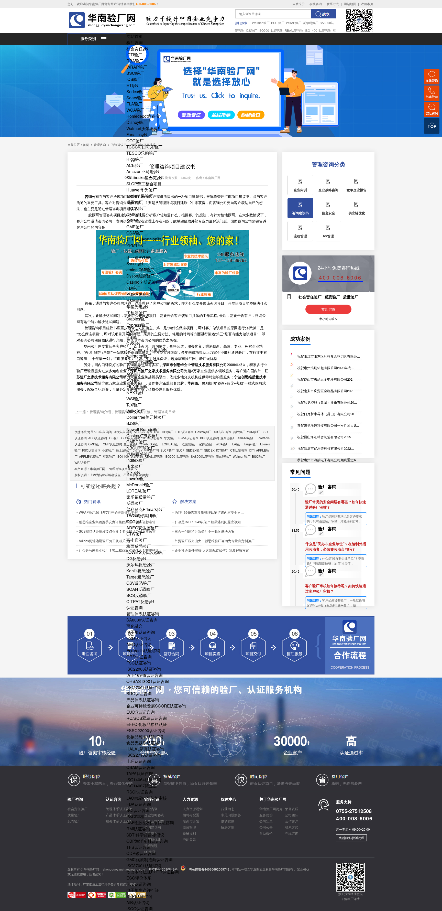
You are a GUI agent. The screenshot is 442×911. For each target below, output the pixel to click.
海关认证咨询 (123, 432)
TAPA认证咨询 (139, 773)
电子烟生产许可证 (142, 890)
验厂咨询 (134, 42)
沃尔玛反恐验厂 (140, 564)
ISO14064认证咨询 (143, 780)
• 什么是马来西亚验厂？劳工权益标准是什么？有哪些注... (119, 550)
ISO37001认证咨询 (143, 866)
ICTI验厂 (134, 55)
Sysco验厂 (136, 263)
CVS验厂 (134, 343)
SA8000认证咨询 (142, 620)
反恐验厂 (134, 503)
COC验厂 (135, 141)
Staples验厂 (137, 319)
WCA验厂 (135, 110)
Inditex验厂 (136, 460)
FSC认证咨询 (138, 663)
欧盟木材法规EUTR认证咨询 (152, 872)
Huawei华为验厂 (141, 190)
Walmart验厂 (261, 22)
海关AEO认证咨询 (99, 432)
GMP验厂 (135, 227)
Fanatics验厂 (138, 134)
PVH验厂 (134, 380)
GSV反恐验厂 (138, 583)
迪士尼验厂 (123, 450)
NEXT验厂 (136, 392)
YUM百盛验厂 (139, 454)
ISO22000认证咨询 (143, 669)
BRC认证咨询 (139, 693)
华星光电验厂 (138, 306)
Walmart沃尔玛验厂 (144, 128)
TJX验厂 (133, 405)
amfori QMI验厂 (140, 270)
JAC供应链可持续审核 (146, 798)
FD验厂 (133, 288)
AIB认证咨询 (137, 902)
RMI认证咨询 (138, 829)
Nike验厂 (134, 472)
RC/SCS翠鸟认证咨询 (146, 718)
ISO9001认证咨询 (271, 30)
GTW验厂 (135, 534)
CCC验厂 (135, 521)
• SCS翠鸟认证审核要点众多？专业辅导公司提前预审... (117, 531)
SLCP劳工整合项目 (144, 184)
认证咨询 (134, 607)
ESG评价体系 (138, 878)
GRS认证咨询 (139, 657)
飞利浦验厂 (136, 313)
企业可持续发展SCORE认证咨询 (156, 706)
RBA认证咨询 (294, 30)
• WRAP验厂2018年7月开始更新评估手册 (107, 512)
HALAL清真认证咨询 (145, 749)
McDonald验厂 (139, 485)
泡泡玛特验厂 (138, 251)
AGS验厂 (134, 374)
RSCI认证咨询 (139, 792)
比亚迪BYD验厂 (140, 257)
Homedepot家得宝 (143, 116)
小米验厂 (134, 466)
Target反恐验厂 (140, 577)
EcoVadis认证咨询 (143, 650)
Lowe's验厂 (136, 478)
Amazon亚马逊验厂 (144, 171)
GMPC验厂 (136, 442)
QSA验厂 (134, 233)
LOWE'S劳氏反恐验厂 (146, 552)
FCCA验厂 (136, 208)
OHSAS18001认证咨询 (147, 681)
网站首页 (134, 36)
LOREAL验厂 (138, 491)
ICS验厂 (251, 30)
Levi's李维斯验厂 (141, 362)
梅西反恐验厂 (138, 546)
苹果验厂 (109, 456)
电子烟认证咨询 (140, 632)
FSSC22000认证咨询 (145, 730)
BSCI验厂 (277, 22)
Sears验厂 (135, 98)
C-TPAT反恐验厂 (141, 601)
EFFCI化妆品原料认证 (146, 724)
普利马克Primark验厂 (145, 509)
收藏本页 (367, 4)
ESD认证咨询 (138, 638)
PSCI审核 (135, 816)
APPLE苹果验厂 (90, 456)
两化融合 (134, 626)
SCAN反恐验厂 (140, 589)
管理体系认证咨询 (142, 614)
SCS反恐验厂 (138, 595)
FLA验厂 (134, 104)
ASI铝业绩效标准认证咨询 (150, 823)
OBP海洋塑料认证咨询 (147, 841)
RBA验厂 (134, 61)
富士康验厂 (136, 540)
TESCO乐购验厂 (141, 153)
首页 (86, 144)
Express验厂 (137, 325)
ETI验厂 (133, 85)
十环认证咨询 (138, 761)
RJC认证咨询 (138, 884)
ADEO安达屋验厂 (142, 528)
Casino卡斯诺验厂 (143, 282)
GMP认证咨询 (112, 444)
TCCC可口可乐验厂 (144, 147)
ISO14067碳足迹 (141, 786)
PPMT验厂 (136, 245)
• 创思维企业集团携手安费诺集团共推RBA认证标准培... (117, 521)
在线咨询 (316, 4)
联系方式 (333, 4)
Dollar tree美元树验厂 (146, 417)
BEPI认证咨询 (139, 896)
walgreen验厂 (138, 356)
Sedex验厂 (136, 91)
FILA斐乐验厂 (138, 386)
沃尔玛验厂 (310, 22)
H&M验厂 (135, 300)
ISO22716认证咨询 (143, 755)
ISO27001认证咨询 (143, 687)
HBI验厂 (133, 337)
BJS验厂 (134, 423)
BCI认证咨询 (138, 810)
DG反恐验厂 (137, 558)
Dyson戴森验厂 (140, 276)
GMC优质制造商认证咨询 (149, 859)
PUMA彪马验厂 (140, 294)
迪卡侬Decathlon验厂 (145, 239)
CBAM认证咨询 (140, 767)
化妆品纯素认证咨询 (144, 736)
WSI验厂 (134, 399)
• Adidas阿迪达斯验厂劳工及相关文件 (104, 540)
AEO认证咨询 (138, 644)
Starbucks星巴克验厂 (145, 177)
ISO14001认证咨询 (318, 30)
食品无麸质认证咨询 (144, 743)
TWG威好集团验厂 (143, 515)
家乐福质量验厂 (140, 497)
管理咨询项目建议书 (123, 468)
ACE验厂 (134, 165)
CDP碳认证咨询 (141, 853)
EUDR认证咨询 (140, 712)
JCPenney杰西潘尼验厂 (148, 349)
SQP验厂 (134, 220)
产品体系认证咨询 (142, 700)
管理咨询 (100, 144)
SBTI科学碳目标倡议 (145, 835)
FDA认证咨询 (138, 804)
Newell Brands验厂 (143, 429)
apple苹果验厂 (139, 196)
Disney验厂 (136, 122)
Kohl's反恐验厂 (140, 571)
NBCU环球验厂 (140, 448)
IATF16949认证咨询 (144, 675)
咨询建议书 (119, 144)
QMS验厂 (135, 214)
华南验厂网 (97, 468)
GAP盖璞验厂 (138, 331)
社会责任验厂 (138, 48)
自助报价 (298, 4)
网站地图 (350, 4)
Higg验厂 (134, 159)
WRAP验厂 (293, 22)
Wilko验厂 (135, 411)
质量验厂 (134, 202)
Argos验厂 (135, 368)
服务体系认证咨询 (119, 821)
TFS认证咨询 (138, 847)
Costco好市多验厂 (143, 435)
